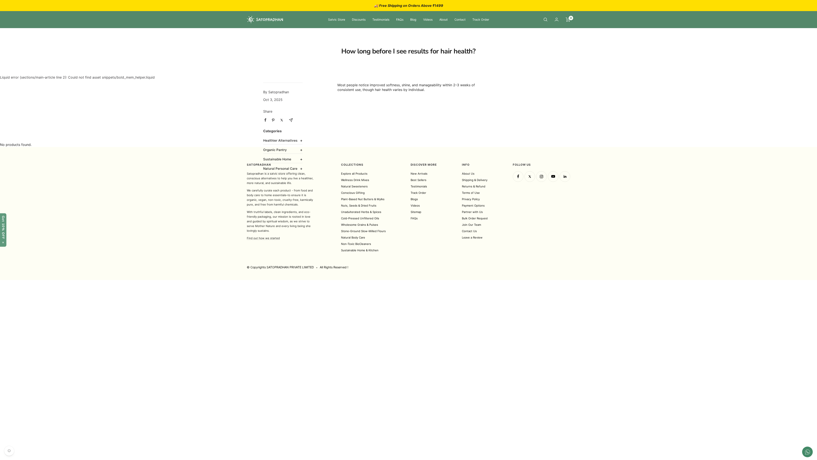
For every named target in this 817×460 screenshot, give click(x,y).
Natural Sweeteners (354, 186)
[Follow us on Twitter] (530, 176)
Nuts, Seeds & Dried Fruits (358, 205)
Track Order (480, 19)
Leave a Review (472, 237)
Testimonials (380, 19)
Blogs (414, 199)
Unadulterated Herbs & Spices (361, 212)
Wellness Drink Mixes (355, 180)
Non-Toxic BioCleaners (356, 244)
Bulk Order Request (475, 218)
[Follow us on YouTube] (553, 176)
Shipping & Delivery (474, 180)
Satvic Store (336, 19)
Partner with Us (472, 212)
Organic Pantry (283, 150)
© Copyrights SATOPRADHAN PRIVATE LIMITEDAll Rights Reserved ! (297, 267)
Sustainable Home (283, 159)
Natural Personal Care (283, 168)
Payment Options (473, 205)
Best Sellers (418, 180)
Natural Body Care (353, 237)
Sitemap (416, 212)
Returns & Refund (473, 186)
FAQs (399, 19)
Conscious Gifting (353, 192)
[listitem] (265, 120)
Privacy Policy (471, 199)
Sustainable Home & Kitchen (360, 250)
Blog (413, 19)
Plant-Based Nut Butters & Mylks (362, 199)
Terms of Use (471, 192)
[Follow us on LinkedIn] (565, 176)
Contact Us (469, 231)
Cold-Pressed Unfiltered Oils (360, 218)
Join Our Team (471, 224)
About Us (468, 173)
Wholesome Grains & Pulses (359, 224)
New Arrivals (419, 173)
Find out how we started (263, 238)
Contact (460, 19)
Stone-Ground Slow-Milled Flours (363, 231)
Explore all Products (354, 173)
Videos (428, 19)
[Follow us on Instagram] (541, 176)
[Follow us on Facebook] (518, 176)
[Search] (545, 20)
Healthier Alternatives (283, 140)
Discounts (359, 19)
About (443, 19)
